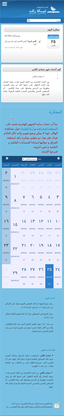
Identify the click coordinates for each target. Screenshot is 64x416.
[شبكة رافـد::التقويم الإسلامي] (44, 10)
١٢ (41, 221)
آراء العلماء (27, 128)
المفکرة (55, 112)
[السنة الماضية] (57, 159)
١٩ (41, 245)
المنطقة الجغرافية (47, 128)
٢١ (24, 245)
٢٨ (41, 173)
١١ (49, 221)
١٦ (6, 221)
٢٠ (32, 245)
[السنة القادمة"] (6, 159)
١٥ (15, 224)
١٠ (57, 221)
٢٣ (6, 245)
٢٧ (49, 173)
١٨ (49, 245)
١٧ (57, 245)
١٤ (24, 221)
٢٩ (32, 173)
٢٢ (15, 248)
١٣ (32, 221)
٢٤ (57, 269)
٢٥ (49, 269)
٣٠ (24, 173)
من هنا (8, 407)
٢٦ (57, 173)
